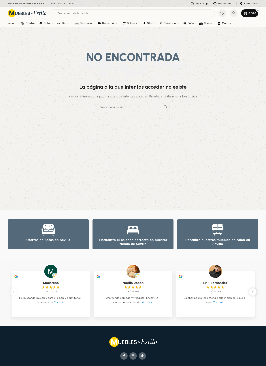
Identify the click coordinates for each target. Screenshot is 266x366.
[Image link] (133, 341)
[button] (252, 292)
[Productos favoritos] (222, 13)
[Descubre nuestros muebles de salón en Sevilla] (218, 230)
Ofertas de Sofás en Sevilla (48, 240)
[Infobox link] (199, 3)
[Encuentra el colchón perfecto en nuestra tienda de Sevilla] (133, 230)
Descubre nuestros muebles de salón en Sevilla (217, 242)
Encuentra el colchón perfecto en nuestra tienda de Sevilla (133, 242)
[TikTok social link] (142, 356)
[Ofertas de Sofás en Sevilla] (48, 230)
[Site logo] (27, 13)
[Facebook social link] (124, 356)
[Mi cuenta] (233, 13)
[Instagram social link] (133, 356)
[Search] (165, 107)
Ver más (59, 302)
